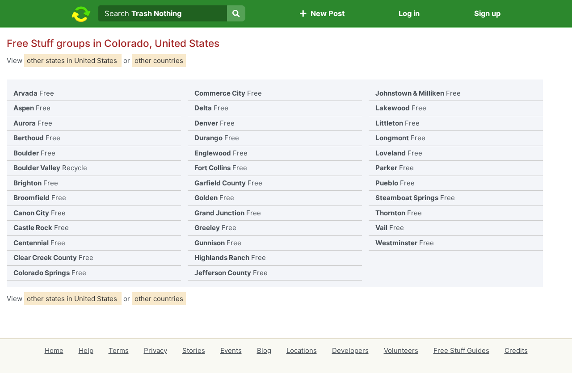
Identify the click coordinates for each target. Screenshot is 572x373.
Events (231, 350)
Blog (264, 350)
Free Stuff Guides (461, 350)
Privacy (155, 350)
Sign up (487, 13)
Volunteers (401, 350)
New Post (326, 13)
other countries (159, 60)
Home (54, 350)
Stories (193, 350)
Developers (350, 350)
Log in (409, 13)
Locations (301, 350)
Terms (119, 350)
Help (86, 350)
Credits (516, 350)
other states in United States (73, 60)
